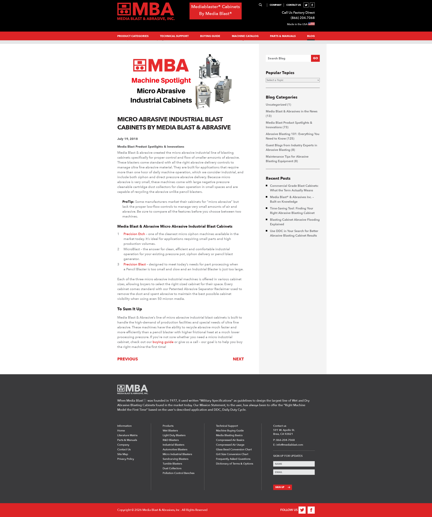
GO (315, 58)
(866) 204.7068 (303, 18)
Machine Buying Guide (230, 430)
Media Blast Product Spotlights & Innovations (150, 147)
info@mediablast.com (289, 445)
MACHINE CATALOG (245, 36)
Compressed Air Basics (230, 440)
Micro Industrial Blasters (177, 454)
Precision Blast (135, 264)
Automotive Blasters (175, 449)
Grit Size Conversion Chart (232, 454)
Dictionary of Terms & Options (234, 464)
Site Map (122, 454)
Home (121, 430)
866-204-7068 (285, 440)
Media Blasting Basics (229, 435)
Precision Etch (134, 234)
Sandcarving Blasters (175, 459)
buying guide (163, 342)
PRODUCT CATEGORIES (132, 36)
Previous (127, 359)
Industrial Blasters (173, 445)
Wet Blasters (170, 430)
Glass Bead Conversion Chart (234, 449)
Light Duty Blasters (174, 435)
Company (275, 5)
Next (238, 359)
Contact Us (293, 5)
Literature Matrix (127, 435)
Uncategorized (276, 105)
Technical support (174, 36)
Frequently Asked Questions (233, 459)
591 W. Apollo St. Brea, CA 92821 (284, 432)
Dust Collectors (172, 468)
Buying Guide (210, 36)
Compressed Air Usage (230, 445)
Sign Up (279, 487)
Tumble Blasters (172, 464)
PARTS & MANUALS (283, 36)
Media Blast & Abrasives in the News (291, 111)
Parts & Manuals (127, 440)
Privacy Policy (125, 459)
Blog (311, 36)
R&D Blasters (171, 440)
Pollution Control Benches (178, 473)
